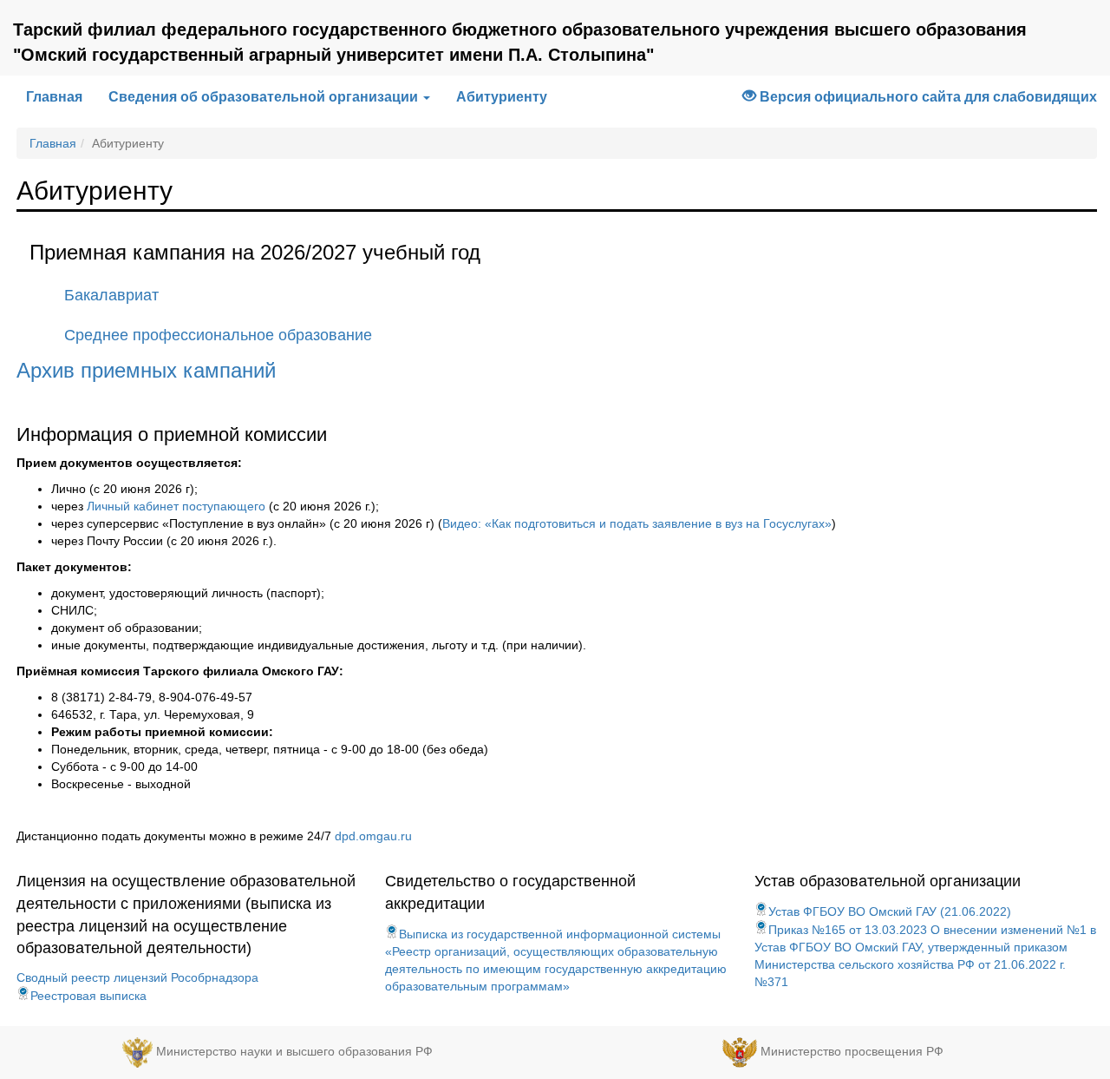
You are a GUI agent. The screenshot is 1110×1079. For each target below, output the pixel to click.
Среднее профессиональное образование (218, 335)
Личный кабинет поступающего (176, 506)
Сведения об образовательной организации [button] (264, 96)
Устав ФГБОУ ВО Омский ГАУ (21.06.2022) (889, 911)
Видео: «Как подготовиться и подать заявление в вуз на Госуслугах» (637, 523)
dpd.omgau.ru (373, 836)
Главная (60, 96)
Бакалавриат (111, 295)
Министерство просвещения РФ (852, 1051)
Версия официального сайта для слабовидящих (926, 96)
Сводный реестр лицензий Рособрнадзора (137, 977)
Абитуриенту (501, 96)
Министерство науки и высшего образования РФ (294, 1051)
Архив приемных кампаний (146, 370)
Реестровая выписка (88, 996)
